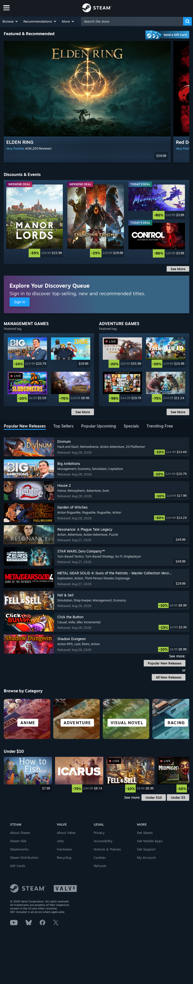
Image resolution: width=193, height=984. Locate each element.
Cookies (100, 857)
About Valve (66, 833)
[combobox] (132, 21)
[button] (10, 21)
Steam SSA (18, 841)
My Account (146, 857)
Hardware (64, 849)
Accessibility (103, 841)
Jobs (60, 841)
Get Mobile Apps (149, 841)
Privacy (99, 833)
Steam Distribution (24, 857)
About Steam (20, 833)
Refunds (100, 866)
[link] (34, 220)
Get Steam (145, 833)
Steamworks (19, 849)
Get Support (146, 849)
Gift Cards (17, 866)
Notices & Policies (107, 849)
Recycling (64, 857)
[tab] (25, 426)
